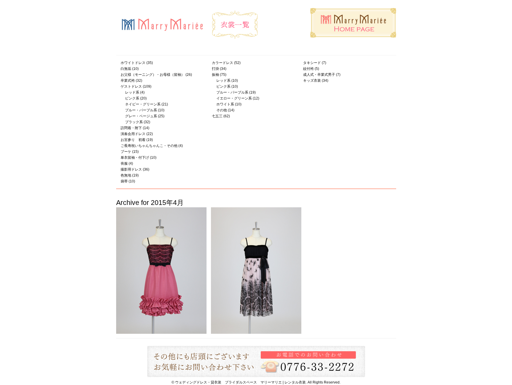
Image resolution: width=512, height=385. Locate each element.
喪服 (124, 163)
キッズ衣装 (312, 80)
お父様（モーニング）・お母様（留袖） (153, 75)
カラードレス (222, 63)
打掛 (215, 69)
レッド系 (132, 92)
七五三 (217, 116)
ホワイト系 (225, 104)
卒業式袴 (128, 80)
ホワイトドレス (133, 63)
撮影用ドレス (131, 169)
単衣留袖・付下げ (135, 157)
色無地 (126, 175)
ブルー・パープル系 (141, 110)
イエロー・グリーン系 (234, 98)
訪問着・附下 (131, 128)
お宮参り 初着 (133, 140)
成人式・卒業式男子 (319, 75)
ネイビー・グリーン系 (143, 104)
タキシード (312, 63)
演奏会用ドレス (133, 134)
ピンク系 (132, 98)
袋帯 (124, 181)
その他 (221, 110)
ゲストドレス (131, 86)
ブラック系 (134, 122)
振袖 (215, 75)
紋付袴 (308, 69)
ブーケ (126, 152)
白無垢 (126, 69)
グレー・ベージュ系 (141, 116)
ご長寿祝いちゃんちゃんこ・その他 (149, 146)
